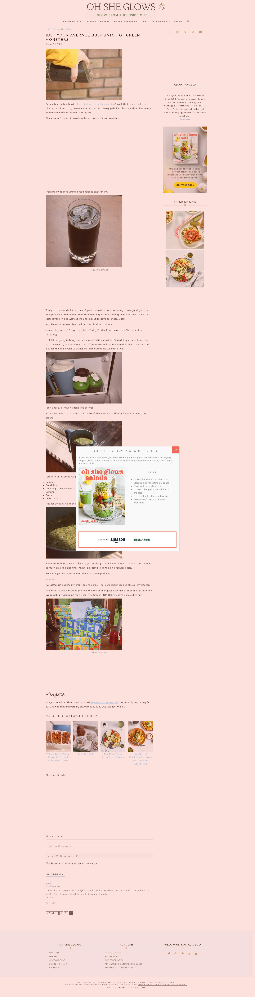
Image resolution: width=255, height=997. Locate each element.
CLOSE (175, 450)
